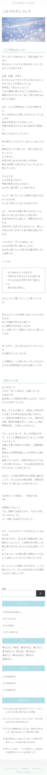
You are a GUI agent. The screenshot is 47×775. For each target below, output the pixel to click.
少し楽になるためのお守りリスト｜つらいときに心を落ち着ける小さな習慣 (24, 710)
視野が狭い (8, 659)
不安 (17, 647)
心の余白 (10, 625)
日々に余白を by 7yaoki (24, 3)
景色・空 (7, 655)
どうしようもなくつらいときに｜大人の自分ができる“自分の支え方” (24, 720)
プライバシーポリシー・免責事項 (17, 768)
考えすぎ (30, 655)
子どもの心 (11, 619)
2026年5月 (11, 683)
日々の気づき (12, 632)
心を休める (31, 651)
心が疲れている (9, 651)
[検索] (40, 593)
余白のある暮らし (14, 612)
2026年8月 (11, 677)
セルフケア (8, 647)
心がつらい (38, 647)
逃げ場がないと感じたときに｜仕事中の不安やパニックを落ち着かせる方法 (24, 740)
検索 (4, 589)
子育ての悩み (27, 647)
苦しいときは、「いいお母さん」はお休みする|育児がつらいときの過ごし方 (24, 750)
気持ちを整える (19, 655)
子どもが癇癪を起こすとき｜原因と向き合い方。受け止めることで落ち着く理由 (24, 730)
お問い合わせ (36, 768)
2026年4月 (11, 690)
